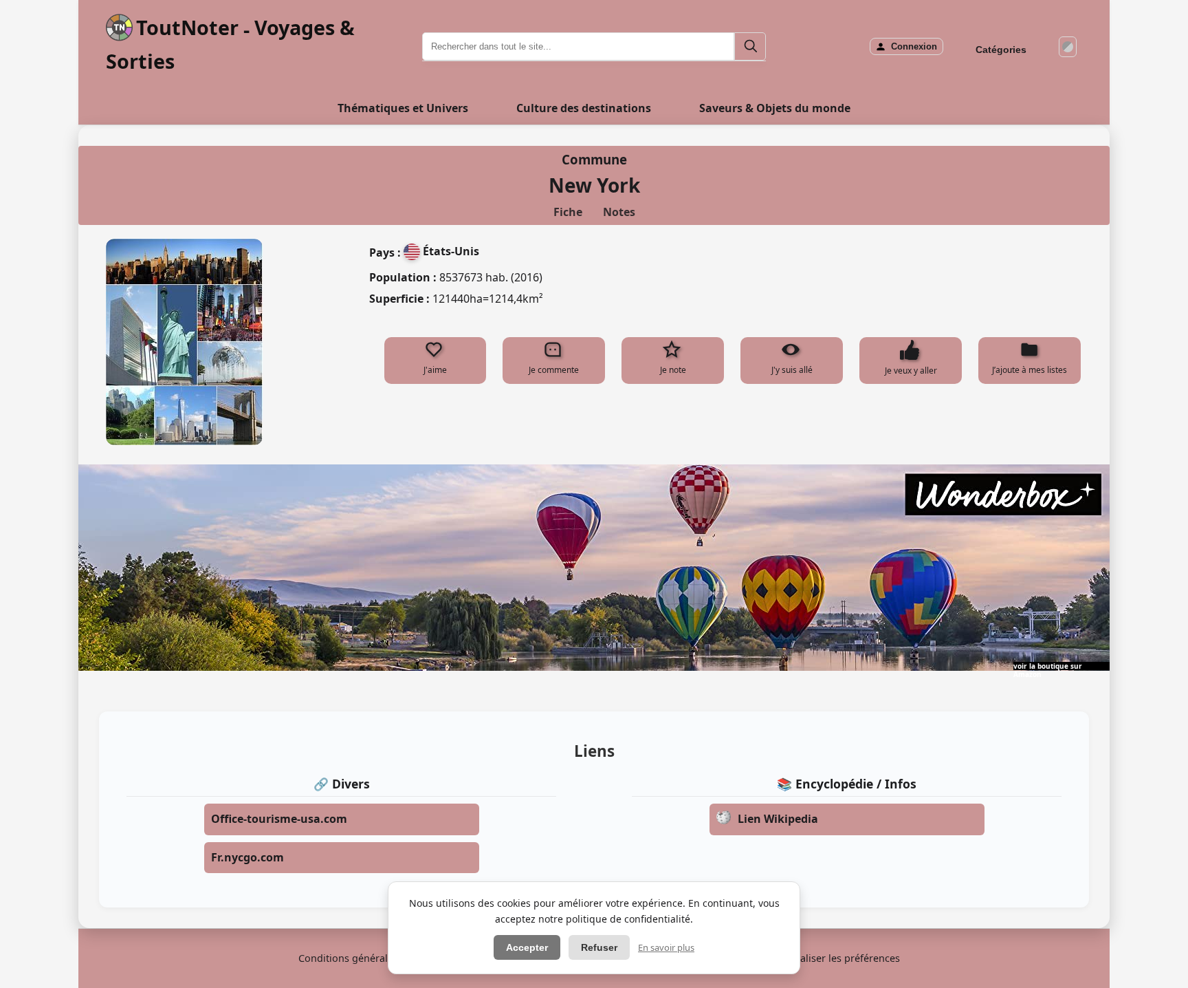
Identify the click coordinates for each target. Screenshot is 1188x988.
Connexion (914, 46)
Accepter (527, 947)
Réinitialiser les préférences (835, 958)
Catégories (1001, 49)
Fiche (567, 211)
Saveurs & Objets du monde (774, 108)
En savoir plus (666, 947)
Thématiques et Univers (403, 108)
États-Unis (451, 251)
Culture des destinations (583, 108)
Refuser (599, 947)
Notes (619, 211)
